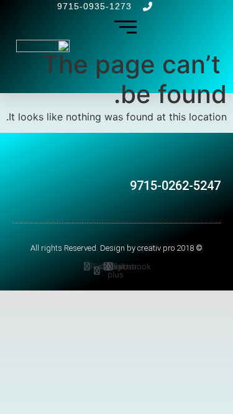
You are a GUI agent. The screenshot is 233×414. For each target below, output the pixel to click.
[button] (170, 162)
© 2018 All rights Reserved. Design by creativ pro (116, 248)
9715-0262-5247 (175, 185)
